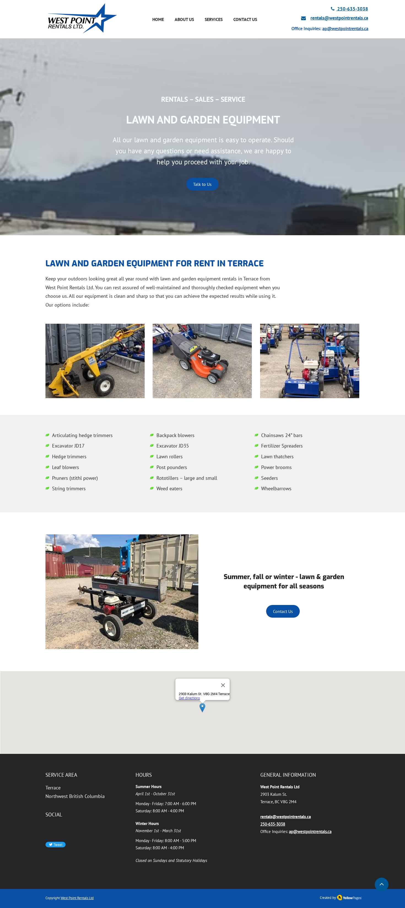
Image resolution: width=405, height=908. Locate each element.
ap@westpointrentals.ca (345, 28)
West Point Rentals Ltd (77, 898)
